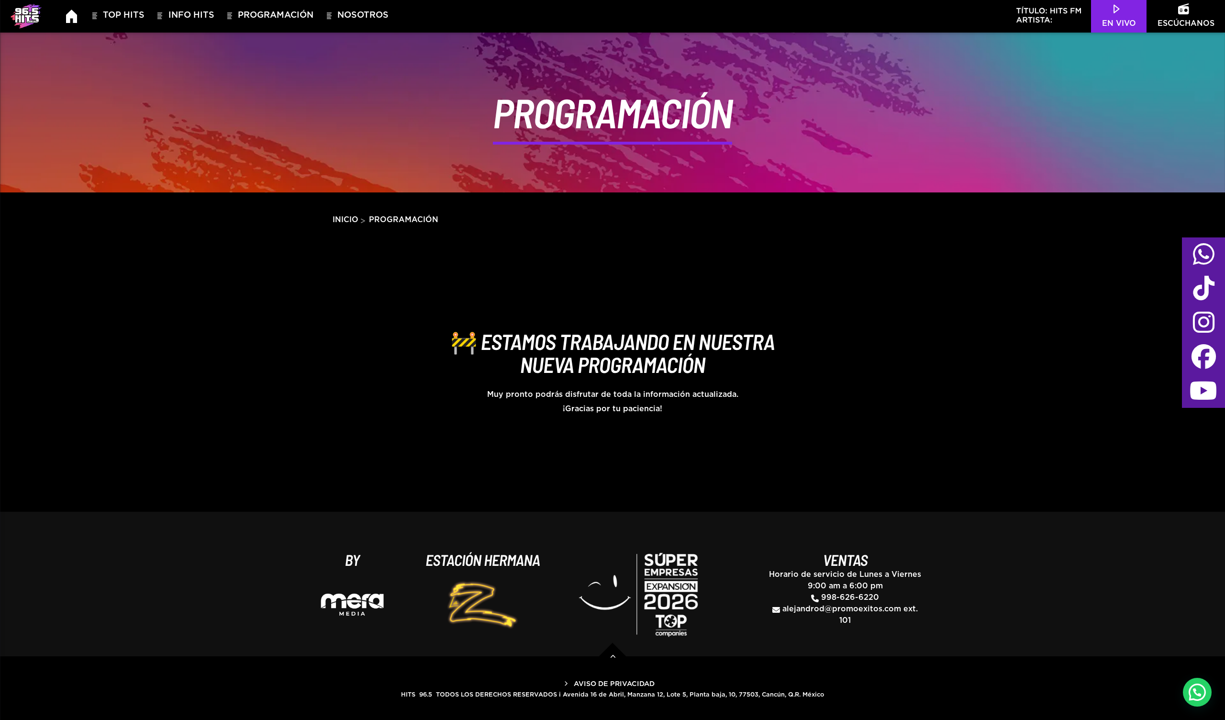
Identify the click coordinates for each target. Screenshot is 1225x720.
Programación (275, 15)
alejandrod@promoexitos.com (841, 609)
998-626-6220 (850, 597)
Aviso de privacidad (614, 683)
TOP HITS (124, 15)
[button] (1197, 692)
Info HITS (191, 15)
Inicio (345, 220)
